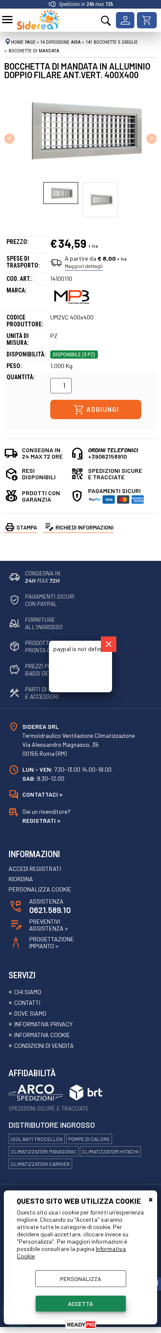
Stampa (26, 527)
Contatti (27, 1002)
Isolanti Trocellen (37, 1139)
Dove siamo (30, 1013)
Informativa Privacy (43, 1024)
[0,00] (147, 20)
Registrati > (41, 820)
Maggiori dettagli (84, 266)
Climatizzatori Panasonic (43, 1151)
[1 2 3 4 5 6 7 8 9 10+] (62, 388)
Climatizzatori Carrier (40, 1164)
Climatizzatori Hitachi (110, 1151)
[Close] (108, 644)
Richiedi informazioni (84, 527)
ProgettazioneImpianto (51, 942)
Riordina (21, 879)
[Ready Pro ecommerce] (81, 1324)
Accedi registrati (35, 868)
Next (151, 138)
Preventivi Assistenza (48, 925)
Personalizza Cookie (40, 889)
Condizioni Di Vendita (44, 1045)
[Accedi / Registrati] (125, 20)
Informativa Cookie (42, 1034)
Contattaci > (42, 794)
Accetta (80, 1303)
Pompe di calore (89, 1139)
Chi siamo (27, 991)
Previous (9, 138)
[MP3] (71, 305)
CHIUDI (151, 1199)
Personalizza (80, 1278)
